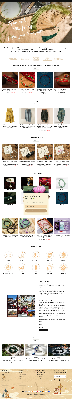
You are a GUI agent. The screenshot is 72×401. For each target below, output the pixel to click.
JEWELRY (30, 10)
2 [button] (27, 42)
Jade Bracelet (39, 376)
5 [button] (54, 42)
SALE (44, 10)
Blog (3, 374)
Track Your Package (22, 374)
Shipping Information (23, 378)
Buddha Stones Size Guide (7, 380)
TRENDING (56, 10)
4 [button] (45, 42)
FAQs (20, 380)
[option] (36, 1)
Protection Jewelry (40, 380)
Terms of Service (22, 382)
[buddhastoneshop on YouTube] (59, 380)
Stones (3, 376)
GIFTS (42, 12)
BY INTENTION (64, 10)
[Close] (47, 187)
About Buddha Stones (6, 372)
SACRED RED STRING (9, 10)
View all (36, 68)
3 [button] (36, 42)
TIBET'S (26, 12)
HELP (47, 12)
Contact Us (21, 372)
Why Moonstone (40, 382)
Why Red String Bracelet (41, 372)
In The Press (4, 387)
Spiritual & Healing (40, 374)
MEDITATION (49, 10)
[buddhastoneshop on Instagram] (54, 380)
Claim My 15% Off (36, 210)
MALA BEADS (38, 10)
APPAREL (31, 12)
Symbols (3, 378)
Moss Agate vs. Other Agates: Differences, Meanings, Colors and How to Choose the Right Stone (13, 360)
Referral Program (5, 384)
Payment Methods (22, 384)
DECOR (37, 12)
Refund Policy (21, 376)
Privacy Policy (21, 387)
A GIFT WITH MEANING (21, 10)
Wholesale (4, 382)
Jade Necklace (39, 378)
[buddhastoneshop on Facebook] (57, 380)
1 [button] (18, 42)
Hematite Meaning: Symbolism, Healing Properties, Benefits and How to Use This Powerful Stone (59, 360)
